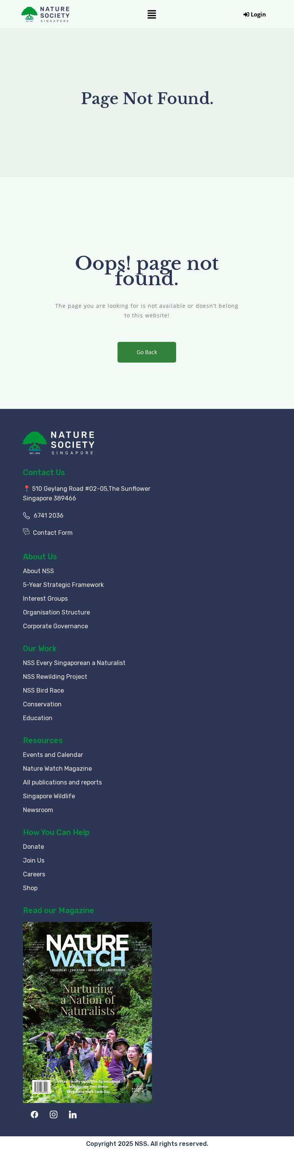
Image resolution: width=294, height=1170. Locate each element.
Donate (33, 846)
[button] (151, 14)
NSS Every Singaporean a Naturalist (74, 663)
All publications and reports (62, 782)
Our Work (40, 648)
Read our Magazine (58, 910)
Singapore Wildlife (49, 796)
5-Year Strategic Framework (63, 584)
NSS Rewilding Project (55, 676)
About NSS (38, 571)
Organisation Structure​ (56, 612)
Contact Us (44, 472)
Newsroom (38, 810)
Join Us (33, 860)
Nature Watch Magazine (57, 768)
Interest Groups (45, 598)
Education (37, 718)
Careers (34, 874)
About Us (40, 556)
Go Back (147, 352)
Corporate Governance (55, 626)
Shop (30, 888)
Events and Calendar (53, 754)
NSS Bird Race (43, 690)
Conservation (42, 704)
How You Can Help (56, 832)
